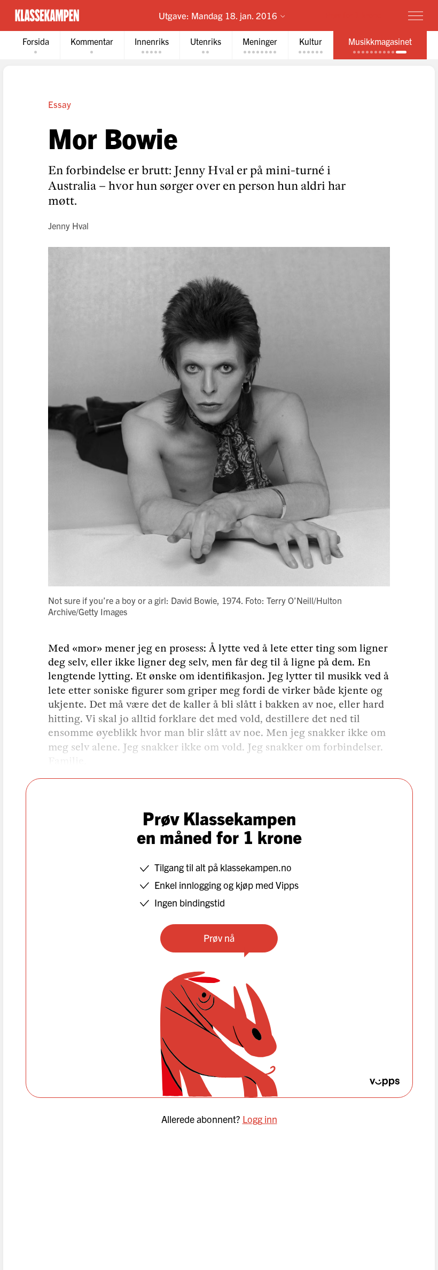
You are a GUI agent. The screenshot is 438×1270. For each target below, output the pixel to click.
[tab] (36, 45)
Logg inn (260, 1119)
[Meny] (415, 15)
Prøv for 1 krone (353, 15)
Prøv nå (219, 938)
